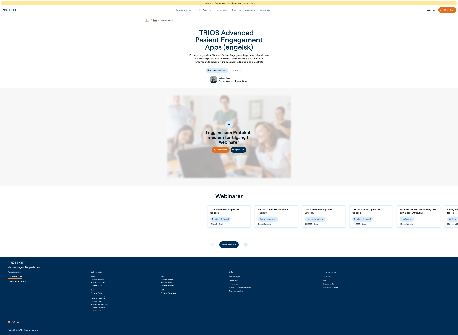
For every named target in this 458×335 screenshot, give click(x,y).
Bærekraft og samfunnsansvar (240, 287)
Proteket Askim (96, 293)
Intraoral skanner (183, 10)
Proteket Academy (203, 10)
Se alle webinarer (229, 244)
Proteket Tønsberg (98, 307)
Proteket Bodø (96, 285)
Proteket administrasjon (99, 304)
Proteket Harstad (97, 280)
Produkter (236, 10)
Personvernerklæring (330, 287)
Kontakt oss (265, 10)
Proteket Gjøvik (96, 302)
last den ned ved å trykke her (245, 3)
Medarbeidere (234, 284)
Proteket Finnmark (98, 282)
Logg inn (431, 10)
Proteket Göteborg (98, 296)
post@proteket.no (17, 281)
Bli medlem (449, 10)
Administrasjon (234, 277)
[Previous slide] (212, 245)
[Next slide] (246, 245)
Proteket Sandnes (167, 285)
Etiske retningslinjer (236, 291)
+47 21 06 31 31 (15, 276)
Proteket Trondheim (168, 293)
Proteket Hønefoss (98, 299)
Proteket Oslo (96, 310)
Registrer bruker (329, 284)
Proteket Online (222, 10)
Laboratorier (250, 10)
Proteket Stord (166, 282)
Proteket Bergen (167, 280)
